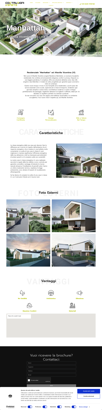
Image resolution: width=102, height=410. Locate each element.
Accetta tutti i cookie (88, 391)
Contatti (51, 5)
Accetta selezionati (88, 396)
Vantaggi (68, 2)
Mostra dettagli (83, 407)
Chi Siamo (37, 2)
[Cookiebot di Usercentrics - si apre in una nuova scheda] (10, 407)
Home (31, 2)
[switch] (45, 407)
